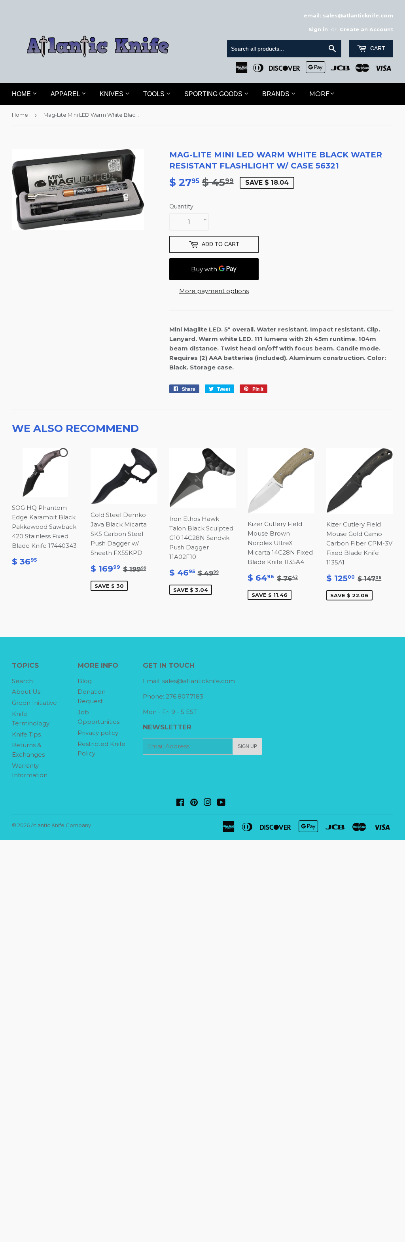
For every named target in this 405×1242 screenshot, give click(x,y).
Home (22, 94)
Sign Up (247, 746)
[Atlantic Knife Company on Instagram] (208, 803)
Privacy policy (98, 732)
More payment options (214, 291)
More (319, 94)
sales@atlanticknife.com (198, 681)
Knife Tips (26, 734)
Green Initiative (34, 702)
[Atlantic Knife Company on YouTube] (221, 803)
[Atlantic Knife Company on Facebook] (180, 803)
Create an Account (366, 29)
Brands (276, 94)
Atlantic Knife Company (61, 825)
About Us (26, 691)
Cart (377, 48)
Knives (112, 94)
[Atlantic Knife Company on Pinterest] (194, 803)
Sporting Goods (214, 94)
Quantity (181, 206)
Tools (154, 94)
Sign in (318, 29)
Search (22, 681)
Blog (85, 681)
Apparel (66, 94)
